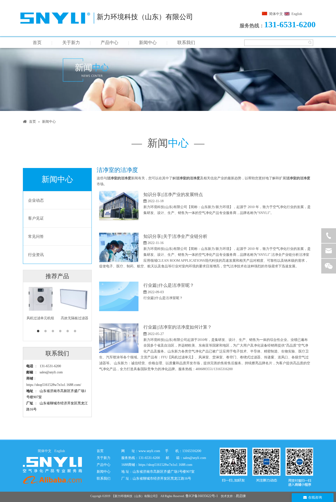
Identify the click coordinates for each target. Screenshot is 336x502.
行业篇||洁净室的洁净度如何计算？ (177, 327)
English (296, 14)
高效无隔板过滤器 (74, 318)
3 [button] (53, 331)
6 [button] (75, 331)
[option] (40, 301)
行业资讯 (36, 255)
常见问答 (36, 236)
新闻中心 (148, 42)
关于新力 (71, 42)
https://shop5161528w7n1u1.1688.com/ (53, 385)
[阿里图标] (52, 479)
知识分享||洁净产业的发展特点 (173, 194)
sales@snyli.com (51, 372)
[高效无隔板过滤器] (74, 298)
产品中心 (109, 42)
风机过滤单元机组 (40, 318)
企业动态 (36, 200)
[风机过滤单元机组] (40, 298)
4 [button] (61, 331)
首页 (37, 42)
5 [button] (68, 331)
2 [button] (46, 331)
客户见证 (36, 218)
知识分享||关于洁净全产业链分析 (175, 236)
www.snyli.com (149, 451)
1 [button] (38, 331)
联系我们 (186, 42)
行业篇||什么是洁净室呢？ (168, 285)
